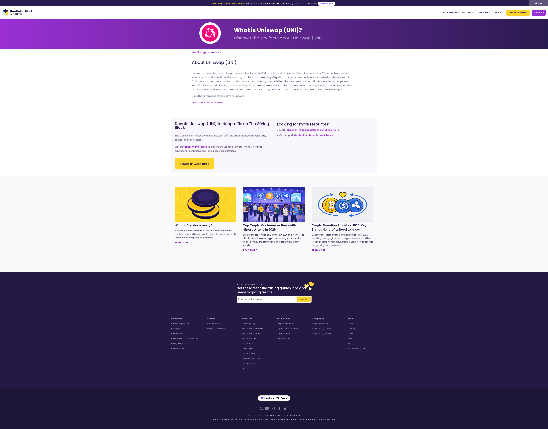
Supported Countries (357, 348)
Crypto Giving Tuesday (322, 328)
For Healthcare (177, 348)
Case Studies (247, 343)
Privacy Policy (261, 419)
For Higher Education (180, 343)
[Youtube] (266, 408)
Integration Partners (285, 323)
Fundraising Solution (180, 323)
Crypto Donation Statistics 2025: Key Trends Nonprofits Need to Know (339, 227)
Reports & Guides (249, 338)
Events (350, 323)
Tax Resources (248, 348)
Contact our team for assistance (313, 135)
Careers (351, 333)
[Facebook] (279, 408)
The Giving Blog (248, 323)
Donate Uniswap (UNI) (194, 164)
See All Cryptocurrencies (206, 52)
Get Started (177, 318)
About (498, 12)
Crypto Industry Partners (287, 328)
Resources (484, 12)
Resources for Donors (251, 333)
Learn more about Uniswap (207, 102)
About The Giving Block (224, 419)
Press (350, 338)
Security (351, 343)
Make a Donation (213, 323)
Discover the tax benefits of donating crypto (313, 130)
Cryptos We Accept (325, 419)
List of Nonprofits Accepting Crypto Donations (292, 419)
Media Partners (283, 333)
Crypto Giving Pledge (321, 333)
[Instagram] (273, 408)
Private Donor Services (215, 328)
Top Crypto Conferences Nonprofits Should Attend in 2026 (270, 227)
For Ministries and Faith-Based (184, 338)
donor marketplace (195, 146)
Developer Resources (251, 358)
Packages (175, 328)
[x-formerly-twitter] (261, 408)
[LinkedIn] (285, 408)
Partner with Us (283, 338)
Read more (182, 242)
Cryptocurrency (248, 363)
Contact (351, 328)
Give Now (539, 12)
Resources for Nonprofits (252, 328)
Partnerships (283, 318)
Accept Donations (518, 12)
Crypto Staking (248, 353)
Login (539, 3)
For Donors (468, 12)
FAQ (243, 368)
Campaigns (318, 318)
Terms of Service (245, 419)
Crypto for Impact (320, 323)
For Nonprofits (449, 12)
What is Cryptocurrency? (193, 225)
